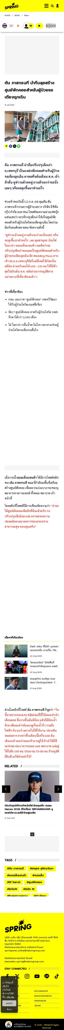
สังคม (26, 15)
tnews (37, 1005)
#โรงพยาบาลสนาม (17, 896)
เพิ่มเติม (10, 996)
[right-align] (52, 6)
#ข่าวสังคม (40, 896)
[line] (18, 146)
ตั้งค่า (9, 1009)
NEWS (17, 15)
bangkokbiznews (43, 996)
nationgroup (41, 991)
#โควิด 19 (28, 889)
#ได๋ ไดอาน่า (14, 882)
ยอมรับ (9, 1003)
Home (7, 15)
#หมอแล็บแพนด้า (16, 875)
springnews (40, 1000)
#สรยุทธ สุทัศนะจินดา (41, 868)
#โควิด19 (12, 889)
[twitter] (14, 146)
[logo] (12, 5)
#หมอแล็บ (38, 875)
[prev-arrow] (6, 789)
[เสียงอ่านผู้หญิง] (28, 26)
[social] (27, 976)
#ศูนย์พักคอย (34, 882)
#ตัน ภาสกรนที (15, 868)
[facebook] (10, 146)
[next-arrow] (58, 789)
